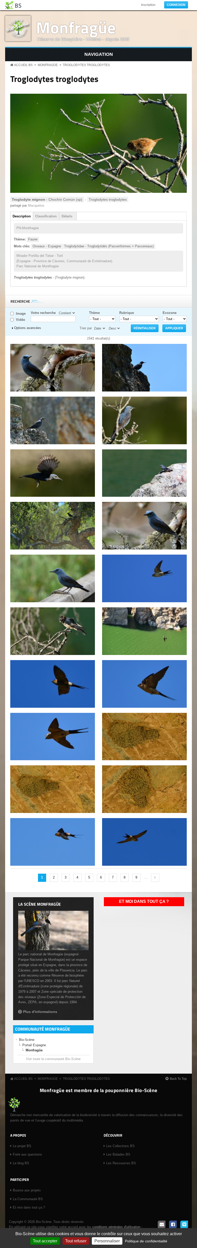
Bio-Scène (26, 1040)
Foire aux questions (27, 1154)
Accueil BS (23, 65)
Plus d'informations (40, 1012)
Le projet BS (22, 1146)
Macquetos (36, 205)
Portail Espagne (34, 1045)
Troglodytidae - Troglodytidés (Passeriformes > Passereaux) (109, 246)
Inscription (148, 5)
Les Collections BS (120, 1146)
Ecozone (169, 313)
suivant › (155, 878)
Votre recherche (43, 313)
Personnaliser (107, 1241)
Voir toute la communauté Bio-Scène (53, 1059)
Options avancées (27, 328)
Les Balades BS (118, 1154)
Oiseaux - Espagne (47, 246)
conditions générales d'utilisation (116, 1227)
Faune (32, 239)
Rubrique (126, 313)
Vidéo (20, 320)
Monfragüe (76, 27)
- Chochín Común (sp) (47, 199)
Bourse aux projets (27, 1190)
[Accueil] (13, 5)
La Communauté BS (28, 1199)
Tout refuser (75, 1241)
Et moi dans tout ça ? (144, 901)
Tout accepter (45, 1241)
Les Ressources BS (121, 1163)
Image (21, 313)
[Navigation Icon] (98, 54)
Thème (94, 313)
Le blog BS (21, 1163)
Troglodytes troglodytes (86, 65)
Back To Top (178, 1079)
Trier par (86, 328)
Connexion (176, 5)
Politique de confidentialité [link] (146, 1241)
